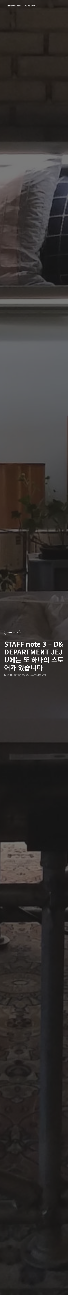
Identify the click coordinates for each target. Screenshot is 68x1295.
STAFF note (12, 632)
